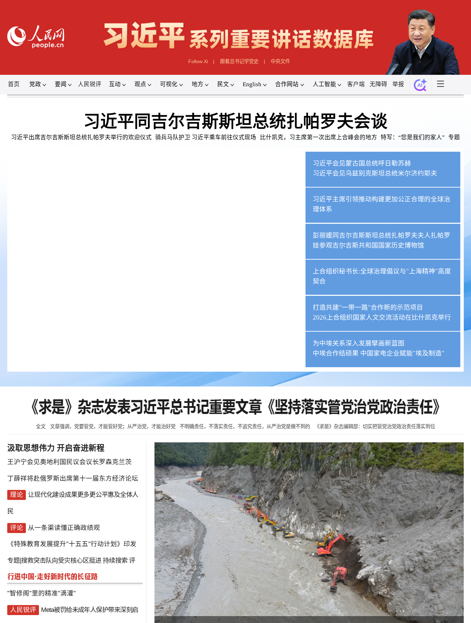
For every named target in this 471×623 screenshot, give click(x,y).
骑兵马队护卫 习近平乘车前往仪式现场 (205, 137)
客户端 (356, 84)
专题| (14, 550)
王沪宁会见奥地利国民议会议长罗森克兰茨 (69, 464)
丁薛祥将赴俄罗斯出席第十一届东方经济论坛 (72, 478)
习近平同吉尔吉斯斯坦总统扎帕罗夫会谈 (235, 121)
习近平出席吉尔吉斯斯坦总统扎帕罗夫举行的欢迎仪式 (81, 137)
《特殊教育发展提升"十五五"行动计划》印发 (72, 536)
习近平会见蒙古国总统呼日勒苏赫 (362, 163)
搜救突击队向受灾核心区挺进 (61, 550)
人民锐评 (89, 84)
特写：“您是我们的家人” (413, 137)
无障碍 (378, 84)
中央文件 (280, 61)
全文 (41, 426)
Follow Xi (198, 61)
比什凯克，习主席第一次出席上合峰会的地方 (318, 137)
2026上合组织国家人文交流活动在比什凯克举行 (382, 317)
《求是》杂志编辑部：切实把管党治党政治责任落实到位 (374, 426)
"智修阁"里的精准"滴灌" (41, 578)
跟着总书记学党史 (239, 61)
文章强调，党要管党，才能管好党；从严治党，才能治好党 (113, 426)
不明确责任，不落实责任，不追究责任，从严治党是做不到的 (245, 426)
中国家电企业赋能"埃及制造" (402, 353)
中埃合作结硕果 (336, 353)
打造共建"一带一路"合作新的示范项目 (368, 307)
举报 (398, 84)
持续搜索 (115, 550)
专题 (454, 137)
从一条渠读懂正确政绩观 (64, 521)
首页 (14, 84)
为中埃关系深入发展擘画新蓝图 (358, 343)
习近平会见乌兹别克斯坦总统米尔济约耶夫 (375, 173)
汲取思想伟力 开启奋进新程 (55, 448)
